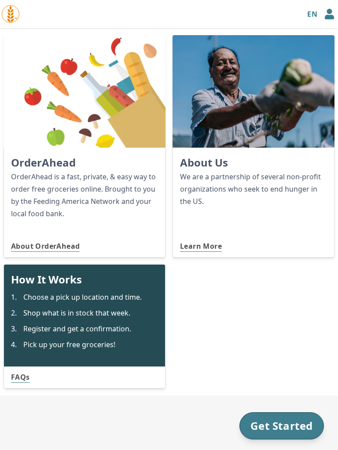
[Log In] (329, 14)
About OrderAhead (45, 246)
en (312, 14)
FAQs (20, 377)
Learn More (201, 246)
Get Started (281, 425)
